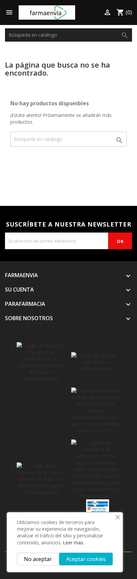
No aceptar (38, 559)
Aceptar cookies (86, 559)
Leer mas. (73, 542)
